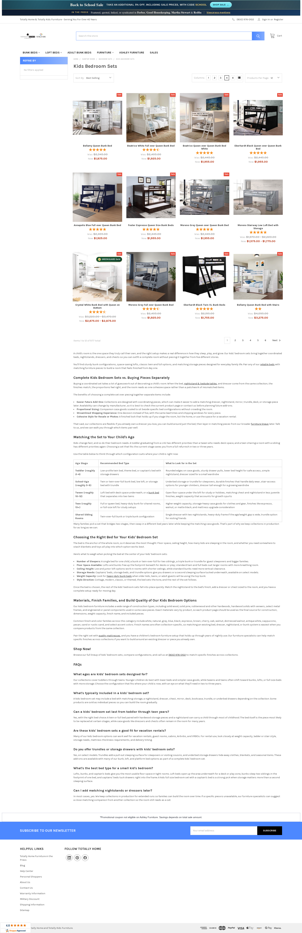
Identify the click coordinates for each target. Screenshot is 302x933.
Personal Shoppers (31, 876)
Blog (22, 865)
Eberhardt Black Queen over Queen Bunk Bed (258, 147)
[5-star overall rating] (97, 150)
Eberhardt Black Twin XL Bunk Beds (204, 304)
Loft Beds (52, 52)
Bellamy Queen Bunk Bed (97, 145)
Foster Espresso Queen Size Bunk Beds (151, 225)
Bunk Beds (30, 52)
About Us (25, 882)
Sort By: (80, 77)
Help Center (26, 871)
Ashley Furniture (131, 52)
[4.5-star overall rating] (151, 309)
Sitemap (24, 910)
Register (278, 19)
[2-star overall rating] (258, 309)
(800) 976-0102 (177, 654)
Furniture (104, 52)
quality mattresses (109, 635)
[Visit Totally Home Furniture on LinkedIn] (69, 857)
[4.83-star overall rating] (97, 230)
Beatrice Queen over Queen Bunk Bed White (204, 147)
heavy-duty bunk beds (119, 576)
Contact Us (26, 887)
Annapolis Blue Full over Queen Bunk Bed (97, 225)
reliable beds (267, 364)
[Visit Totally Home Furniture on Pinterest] (77, 857)
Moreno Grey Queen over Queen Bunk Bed (204, 225)
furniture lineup (260, 423)
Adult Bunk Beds (79, 52)
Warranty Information (32, 893)
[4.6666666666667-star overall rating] (97, 312)
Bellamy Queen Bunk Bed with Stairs (258, 304)
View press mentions (218, 12)
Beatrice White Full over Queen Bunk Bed (151, 145)
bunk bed (153, 492)
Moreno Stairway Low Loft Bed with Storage (258, 227)
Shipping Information (32, 904)
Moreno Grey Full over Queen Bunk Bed (151, 304)
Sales (154, 52)
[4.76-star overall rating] (204, 153)
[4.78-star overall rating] (258, 233)
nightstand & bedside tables (200, 383)
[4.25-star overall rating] (151, 150)
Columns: (199, 77)
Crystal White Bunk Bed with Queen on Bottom (97, 306)
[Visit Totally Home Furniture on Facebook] (85, 857)
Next (275, 340)
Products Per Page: (258, 77)
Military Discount (29, 899)
